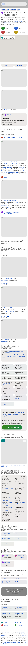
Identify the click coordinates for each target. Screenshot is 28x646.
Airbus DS (11, 465)
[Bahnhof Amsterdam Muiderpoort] (14, 78)
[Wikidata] (9, 418)
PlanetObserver (20, 465)
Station (22, 351)
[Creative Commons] (19, 629)
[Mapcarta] (3, 4)
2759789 (17, 398)
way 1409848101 (6, 384)
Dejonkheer (6, 200)
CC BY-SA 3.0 (13, 200)
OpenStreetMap (18, 412)
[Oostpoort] (14, 267)
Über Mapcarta (5, 632)
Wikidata (8, 414)
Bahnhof (9, 114)
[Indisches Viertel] (14, 296)
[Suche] (25, 4)
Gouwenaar (6, 307)
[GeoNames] (6, 418)
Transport (7, 352)
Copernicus (4, 466)
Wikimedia (6, 88)
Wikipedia (4, 416)
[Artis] (14, 189)
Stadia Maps (5, 465)
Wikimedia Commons (16, 414)
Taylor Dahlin (7, 238)
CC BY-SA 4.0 (14, 161)
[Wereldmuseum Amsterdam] (14, 150)
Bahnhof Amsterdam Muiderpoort (11, 642)
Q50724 (4, 404)
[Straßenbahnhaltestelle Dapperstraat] (14, 227)
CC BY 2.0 (13, 238)
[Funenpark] (14, 329)
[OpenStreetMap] (3, 418)
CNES (15, 465)
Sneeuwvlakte (7, 161)
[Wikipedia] (14, 418)
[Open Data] (5, 410)
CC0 (10, 88)
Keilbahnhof (11, 351)
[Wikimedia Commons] (11, 418)
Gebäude (17, 351)
